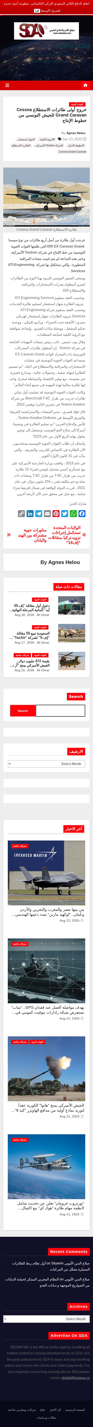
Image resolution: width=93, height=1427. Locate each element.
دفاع (42, 1409)
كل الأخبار (55, 1409)
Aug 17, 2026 (24, 642)
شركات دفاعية (22, 655)
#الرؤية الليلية (47, 139)
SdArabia (72, 45)
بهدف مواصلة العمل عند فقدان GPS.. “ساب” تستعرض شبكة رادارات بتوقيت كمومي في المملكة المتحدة (47, 1012)
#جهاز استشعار (26, 139)
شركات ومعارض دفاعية (22, 1409)
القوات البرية (37, 1042)
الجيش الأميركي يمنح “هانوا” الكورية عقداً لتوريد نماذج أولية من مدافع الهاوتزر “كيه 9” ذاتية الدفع (49, 1110)
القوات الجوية (77, 104)
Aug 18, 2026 (24, 615)
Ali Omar (43, 615)
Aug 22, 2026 (69, 920)
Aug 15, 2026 (24, 670)
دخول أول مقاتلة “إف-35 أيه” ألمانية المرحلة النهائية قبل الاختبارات (31, 610)
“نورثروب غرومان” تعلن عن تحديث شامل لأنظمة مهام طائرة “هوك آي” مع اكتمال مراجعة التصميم (50, 1208)
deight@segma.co (76, 1378)
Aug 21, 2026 (69, 1116)
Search (76, 696)
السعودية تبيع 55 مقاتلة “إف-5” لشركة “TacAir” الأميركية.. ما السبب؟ (31, 637)
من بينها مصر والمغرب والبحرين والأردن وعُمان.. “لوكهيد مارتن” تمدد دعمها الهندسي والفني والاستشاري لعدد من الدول (49, 914)
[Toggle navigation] (7, 85)
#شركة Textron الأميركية (49, 145)
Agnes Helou (75, 133)
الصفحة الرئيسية (75, 1409)
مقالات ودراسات (46, 1417)
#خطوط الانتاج (76, 145)
